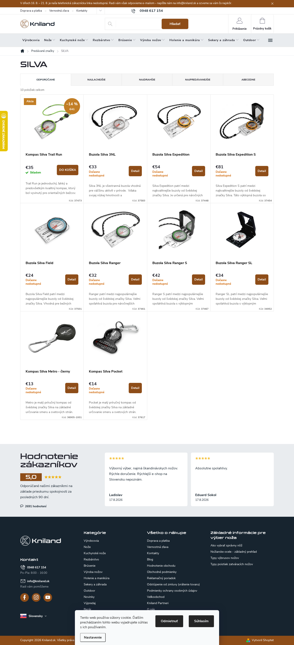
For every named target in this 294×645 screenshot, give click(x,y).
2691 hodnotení (35, 506)
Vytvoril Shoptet (263, 640)
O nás (151, 609)
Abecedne (248, 79)
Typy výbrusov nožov (224, 558)
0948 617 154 (36, 567)
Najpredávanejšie (197, 79)
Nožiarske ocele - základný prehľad (233, 552)
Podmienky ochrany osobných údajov (172, 591)
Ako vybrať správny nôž (226, 545)
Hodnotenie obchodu (161, 566)
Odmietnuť (169, 621)
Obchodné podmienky (161, 572)
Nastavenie (93, 637)
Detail (135, 171)
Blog (150, 559)
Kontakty (81, 11)
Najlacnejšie (96, 79)
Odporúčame (45, 79)
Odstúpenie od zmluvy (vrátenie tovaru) (173, 584)
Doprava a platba (31, 11)
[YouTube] (47, 597)
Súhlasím (201, 621)
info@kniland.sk (38, 581)
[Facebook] (24, 597)
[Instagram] (36, 597)
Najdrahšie (147, 79)
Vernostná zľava (59, 11)
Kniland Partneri (158, 603)
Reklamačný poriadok (161, 578)
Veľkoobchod (155, 597)
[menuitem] (31, 40)
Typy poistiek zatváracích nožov (231, 564)
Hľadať (175, 24)
